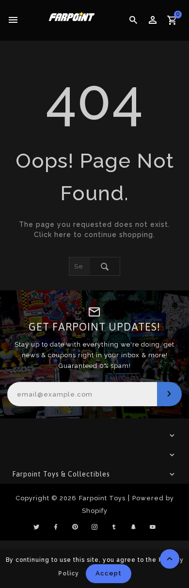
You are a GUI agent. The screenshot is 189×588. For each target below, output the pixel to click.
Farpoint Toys (102, 498)
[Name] (169, 394)
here (62, 234)
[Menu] (13, 20)
